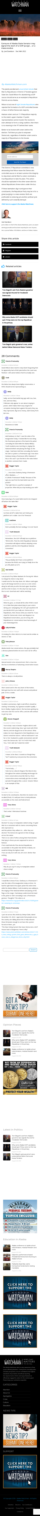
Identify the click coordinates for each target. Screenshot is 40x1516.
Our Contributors (27, 1505)
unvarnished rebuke (26, 89)
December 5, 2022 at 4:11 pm (10, 820)
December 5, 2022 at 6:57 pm (13, 535)
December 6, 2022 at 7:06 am (13, 765)
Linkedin (7, 257)
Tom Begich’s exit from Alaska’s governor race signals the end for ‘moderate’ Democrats (23, 1033)
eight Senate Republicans (26, 104)
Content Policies (30, 1508)
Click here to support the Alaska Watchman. (18, 204)
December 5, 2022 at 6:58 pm (13, 751)
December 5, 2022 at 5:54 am (10, 685)
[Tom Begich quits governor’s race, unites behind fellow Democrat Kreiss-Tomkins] (6, 1157)
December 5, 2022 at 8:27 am (11, 510)
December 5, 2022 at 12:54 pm (10, 792)
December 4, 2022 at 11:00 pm (10, 631)
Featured (4, 39)
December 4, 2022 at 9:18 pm (10, 573)
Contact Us (20, 1511)
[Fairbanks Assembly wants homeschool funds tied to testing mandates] (6, 1267)
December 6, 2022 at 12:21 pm (12, 808)
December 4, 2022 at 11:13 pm (10, 645)
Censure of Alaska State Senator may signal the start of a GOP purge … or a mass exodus (18, 46)
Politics (15, 39)
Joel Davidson (6, 222)
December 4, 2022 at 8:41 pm (10, 365)
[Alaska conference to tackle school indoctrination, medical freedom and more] (6, 1052)
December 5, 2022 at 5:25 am (10, 673)
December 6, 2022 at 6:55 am (13, 470)
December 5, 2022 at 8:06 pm (10, 878)
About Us (18, 1505)
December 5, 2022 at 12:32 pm (12, 723)
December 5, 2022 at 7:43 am (11, 395)
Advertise (10, 1505)
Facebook (7, 244)
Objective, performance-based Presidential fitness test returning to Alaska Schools (24, 1257)
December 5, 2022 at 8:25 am (10, 701)
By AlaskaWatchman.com (14, 84)
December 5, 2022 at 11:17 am (12, 600)
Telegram (7, 250)
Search (33, 950)
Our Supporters (9, 1508)
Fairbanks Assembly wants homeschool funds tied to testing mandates (23, 1266)
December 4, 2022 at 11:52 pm (10, 659)
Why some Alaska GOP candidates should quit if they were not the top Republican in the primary (24, 1042)
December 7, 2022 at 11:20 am (12, 864)
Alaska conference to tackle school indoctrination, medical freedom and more (24, 1051)
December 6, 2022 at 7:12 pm (10, 912)
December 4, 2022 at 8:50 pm (10, 381)
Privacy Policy (20, 1508)
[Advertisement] (20, 68)
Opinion (10, 39)
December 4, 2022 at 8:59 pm (10, 496)
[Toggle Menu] (20, 10)
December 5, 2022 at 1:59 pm (13, 524)
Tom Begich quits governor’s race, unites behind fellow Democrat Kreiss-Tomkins (23, 1156)
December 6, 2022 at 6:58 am (13, 557)
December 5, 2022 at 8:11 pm (13, 433)
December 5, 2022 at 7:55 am (13, 422)
